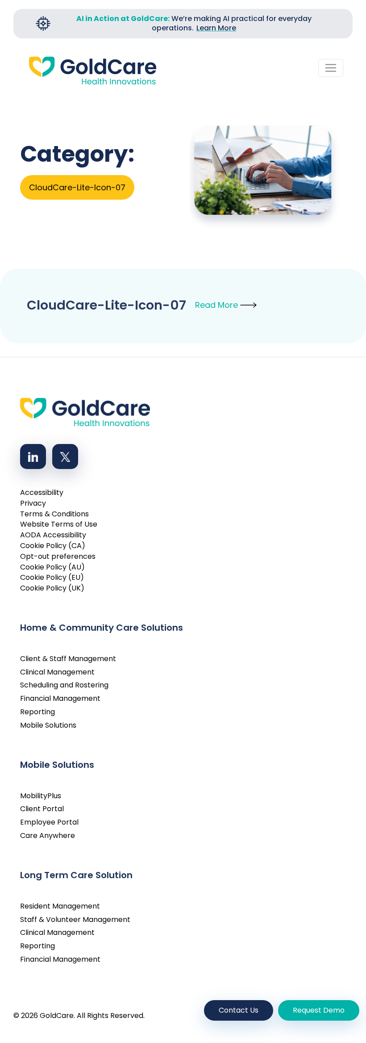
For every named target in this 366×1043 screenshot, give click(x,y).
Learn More (216, 28)
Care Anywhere (47, 835)
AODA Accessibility (53, 535)
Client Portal (42, 809)
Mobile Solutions (48, 725)
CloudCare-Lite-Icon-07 (106, 305)
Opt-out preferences (58, 556)
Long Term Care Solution (76, 875)
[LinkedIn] (33, 456)
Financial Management (60, 698)
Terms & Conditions (54, 514)
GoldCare (57, 1015)
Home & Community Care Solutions (101, 628)
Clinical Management (57, 672)
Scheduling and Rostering (64, 685)
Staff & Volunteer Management (75, 919)
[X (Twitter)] (65, 456)
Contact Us (238, 1010)
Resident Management (60, 906)
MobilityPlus (40, 796)
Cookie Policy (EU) (52, 577)
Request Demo (319, 1010)
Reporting (37, 712)
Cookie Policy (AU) (52, 567)
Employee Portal (49, 822)
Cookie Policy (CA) (52, 545)
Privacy (33, 503)
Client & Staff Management (68, 658)
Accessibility (41, 492)
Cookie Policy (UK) (52, 588)
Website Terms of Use (58, 524)
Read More (217, 305)
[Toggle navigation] (330, 68)
